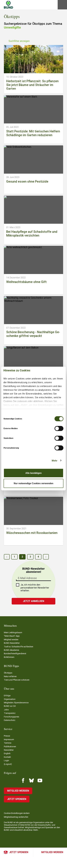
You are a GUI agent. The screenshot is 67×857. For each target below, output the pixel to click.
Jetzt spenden (18, 852)
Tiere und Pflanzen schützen (16, 680)
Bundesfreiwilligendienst (15, 653)
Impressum (9, 739)
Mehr (54, 460)
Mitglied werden (52, 852)
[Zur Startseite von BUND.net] (8, 5)
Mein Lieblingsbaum (13, 632)
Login (6, 760)
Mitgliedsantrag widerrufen (16, 817)
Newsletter (9, 750)
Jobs (6, 709)
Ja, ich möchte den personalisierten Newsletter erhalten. (35, 587)
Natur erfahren (10, 676)
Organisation (9, 699)
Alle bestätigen (33, 473)
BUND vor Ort (10, 706)
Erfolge (7, 695)
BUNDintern (9, 657)
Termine (7, 743)
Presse (7, 736)
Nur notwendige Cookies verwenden (33, 483)
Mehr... (36, 830)
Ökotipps (8, 673)
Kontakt (7, 757)
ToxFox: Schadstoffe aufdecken (18, 646)
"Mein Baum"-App (12, 636)
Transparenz (9, 713)
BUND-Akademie (11, 650)
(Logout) (8, 764)
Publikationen (10, 746)
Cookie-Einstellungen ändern (17, 813)
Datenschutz (9, 720)
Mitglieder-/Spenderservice (16, 702)
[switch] (59, 428)
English (7, 753)
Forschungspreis (11, 717)
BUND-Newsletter (12, 643)
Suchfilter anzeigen (19, 41)
